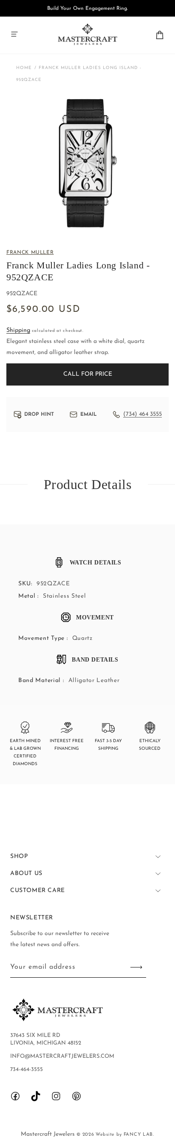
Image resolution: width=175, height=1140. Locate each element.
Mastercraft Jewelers (48, 1134)
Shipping (18, 330)
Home (24, 68)
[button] (14, 34)
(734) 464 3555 (142, 414)
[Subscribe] (136, 967)
